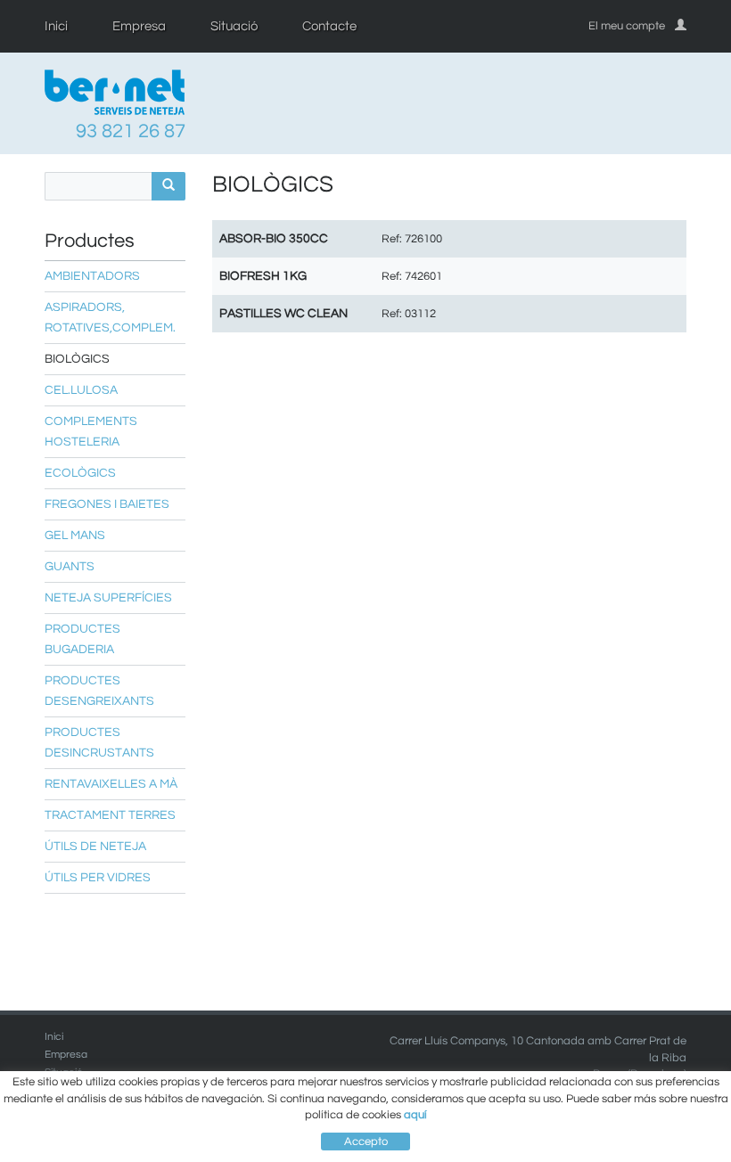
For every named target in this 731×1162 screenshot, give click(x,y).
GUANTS (69, 567)
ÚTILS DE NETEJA (95, 846)
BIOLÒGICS (77, 359)
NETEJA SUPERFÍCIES (108, 598)
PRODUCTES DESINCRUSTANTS (99, 742)
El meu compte (626, 26)
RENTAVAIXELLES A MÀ (111, 784)
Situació (234, 26)
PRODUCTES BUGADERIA (82, 639)
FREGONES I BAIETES (107, 504)
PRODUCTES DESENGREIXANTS (99, 691)
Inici (56, 26)
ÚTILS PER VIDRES (98, 878)
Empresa (139, 26)
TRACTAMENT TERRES (110, 815)
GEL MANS (75, 535)
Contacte (329, 26)
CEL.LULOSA (81, 390)
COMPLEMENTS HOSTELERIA (91, 431)
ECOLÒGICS (80, 473)
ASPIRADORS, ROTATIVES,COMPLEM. (110, 317)
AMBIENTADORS (92, 276)
